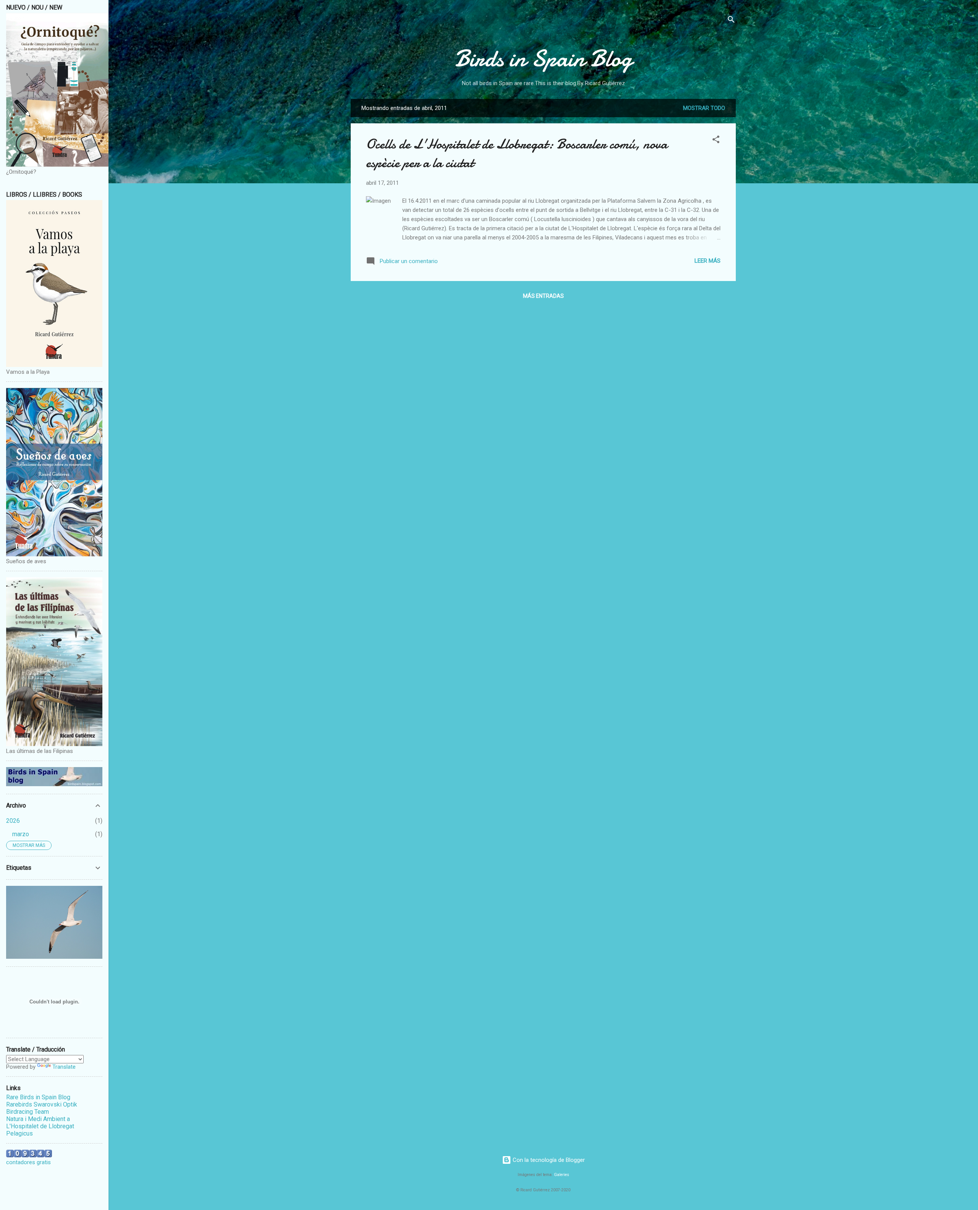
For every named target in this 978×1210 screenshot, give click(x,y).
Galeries (561, 1174)
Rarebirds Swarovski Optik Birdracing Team (41, 1108)
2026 (13, 820)
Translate (64, 1066)
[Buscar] (731, 20)
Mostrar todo (704, 108)
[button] (716, 141)
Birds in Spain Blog (543, 58)
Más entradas (543, 296)
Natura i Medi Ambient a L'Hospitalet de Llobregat (40, 1122)
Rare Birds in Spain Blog (38, 1097)
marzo (20, 834)
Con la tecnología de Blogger (548, 1160)
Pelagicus (19, 1133)
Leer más (708, 260)
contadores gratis (28, 1162)
